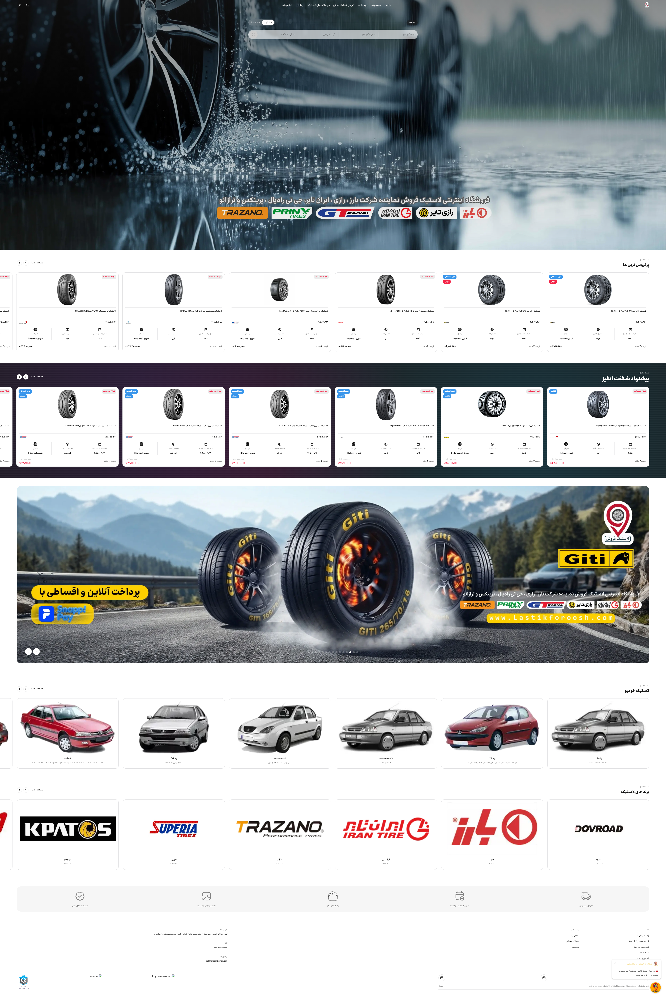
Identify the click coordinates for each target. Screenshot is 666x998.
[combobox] (400, 36)
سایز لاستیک (255, 22)
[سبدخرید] (27, 5)
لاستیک (412, 22)
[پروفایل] (20, 5)
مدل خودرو (267, 22)
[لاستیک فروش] (646, 5)
